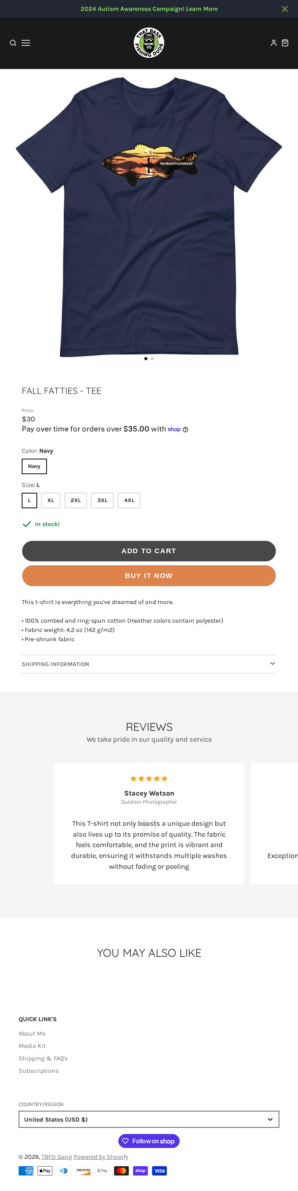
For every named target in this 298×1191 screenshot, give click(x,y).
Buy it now (149, 575)
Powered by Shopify (101, 1156)
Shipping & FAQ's (43, 1058)
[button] (145, 358)
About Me (32, 1033)
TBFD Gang (57, 1156)
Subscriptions (39, 1070)
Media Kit (32, 1045)
